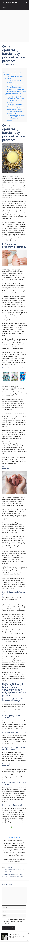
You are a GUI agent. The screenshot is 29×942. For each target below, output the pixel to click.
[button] (27, 2)
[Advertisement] (14, 25)
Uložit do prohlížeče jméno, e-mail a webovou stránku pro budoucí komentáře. (14, 921)
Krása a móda (8, 867)
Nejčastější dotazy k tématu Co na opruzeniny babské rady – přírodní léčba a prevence (15, 93)
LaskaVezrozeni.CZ (10, 2)
